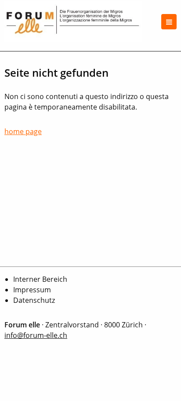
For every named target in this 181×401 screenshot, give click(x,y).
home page (23, 131)
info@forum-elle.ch (35, 335)
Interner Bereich (40, 279)
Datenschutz (34, 300)
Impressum (32, 290)
